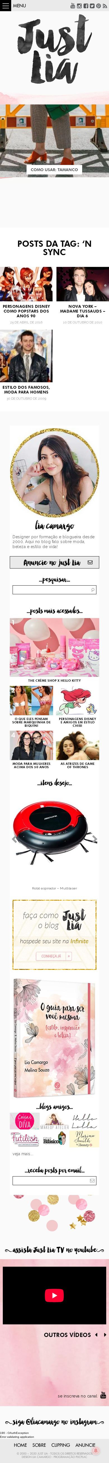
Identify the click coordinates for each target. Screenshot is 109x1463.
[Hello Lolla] (84, 1122)
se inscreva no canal (77, 1396)
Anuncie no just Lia (52, 562)
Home (20, 1445)
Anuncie (85, 1445)
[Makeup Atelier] (55, 1122)
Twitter (92, 5)
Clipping (60, 1445)
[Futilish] (25, 1139)
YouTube (72, 5)
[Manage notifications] (95, 1450)
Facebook (85, 5)
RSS (105, 5)
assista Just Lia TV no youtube (54, 1250)
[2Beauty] (84, 1139)
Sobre (39, 1445)
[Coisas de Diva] (25, 1122)
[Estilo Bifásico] (55, 1139)
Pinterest (98, 5)
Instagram (79, 5)
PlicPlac (81, 1457)
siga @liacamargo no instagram (55, 1422)
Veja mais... (23, 1154)
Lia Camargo (41, 1457)
